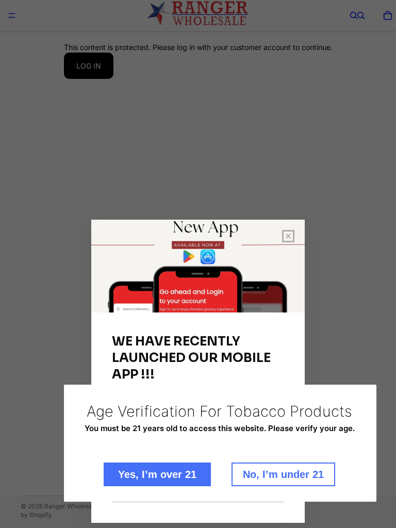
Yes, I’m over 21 (157, 474)
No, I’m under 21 (283, 474)
